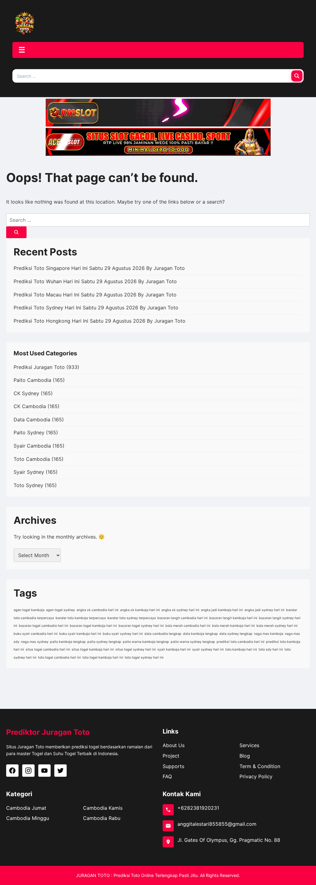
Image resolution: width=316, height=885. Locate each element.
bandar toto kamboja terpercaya (81, 618)
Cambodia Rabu (101, 818)
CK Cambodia (30, 406)
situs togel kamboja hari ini (93, 649)
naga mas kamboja (268, 634)
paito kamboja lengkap (68, 642)
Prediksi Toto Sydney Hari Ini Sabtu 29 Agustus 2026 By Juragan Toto (96, 307)
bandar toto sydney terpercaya (131, 618)
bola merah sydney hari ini (276, 626)
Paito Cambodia (32, 380)
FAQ (167, 776)
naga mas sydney (34, 642)
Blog (244, 756)
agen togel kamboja (29, 610)
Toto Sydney (28, 485)
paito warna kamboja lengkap (146, 642)
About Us (174, 745)
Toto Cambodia (32, 459)
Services (249, 745)
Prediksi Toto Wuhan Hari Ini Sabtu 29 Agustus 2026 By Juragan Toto (95, 281)
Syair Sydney (29, 472)
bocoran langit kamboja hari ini (233, 618)
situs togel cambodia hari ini (48, 649)
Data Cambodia (32, 419)
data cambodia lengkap (162, 634)
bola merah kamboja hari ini (233, 626)
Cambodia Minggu (27, 818)
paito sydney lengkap (104, 642)
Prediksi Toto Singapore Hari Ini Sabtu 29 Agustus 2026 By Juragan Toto (99, 268)
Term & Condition (259, 766)
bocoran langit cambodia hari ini (182, 618)
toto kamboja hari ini (241, 649)
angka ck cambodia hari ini (97, 610)
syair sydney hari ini (208, 649)
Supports (173, 766)
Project (171, 756)
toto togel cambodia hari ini (59, 657)
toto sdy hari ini (271, 649)
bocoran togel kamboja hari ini (93, 626)
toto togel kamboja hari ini (102, 657)
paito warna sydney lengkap (193, 642)
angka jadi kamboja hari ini (222, 610)
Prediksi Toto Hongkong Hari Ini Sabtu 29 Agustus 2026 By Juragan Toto (99, 321)
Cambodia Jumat (26, 808)
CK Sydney (26, 393)
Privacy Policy (255, 776)
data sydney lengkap (235, 634)
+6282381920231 (198, 808)
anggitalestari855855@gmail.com (216, 824)
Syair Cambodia (32, 446)
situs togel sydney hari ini (135, 649)
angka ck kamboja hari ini (140, 610)
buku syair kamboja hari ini (80, 634)
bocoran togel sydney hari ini (141, 626)
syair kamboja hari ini (174, 649)
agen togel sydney (60, 610)
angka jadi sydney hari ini (264, 610)
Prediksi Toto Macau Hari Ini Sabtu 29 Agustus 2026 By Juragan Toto (95, 295)
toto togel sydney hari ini (144, 657)
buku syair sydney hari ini (123, 634)
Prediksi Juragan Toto (39, 367)
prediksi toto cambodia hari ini (240, 642)
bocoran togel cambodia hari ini (43, 626)
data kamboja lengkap (200, 634)
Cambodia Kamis (103, 808)
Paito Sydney (29, 432)
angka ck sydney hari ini (180, 610)
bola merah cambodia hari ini (187, 626)
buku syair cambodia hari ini (36, 634)
